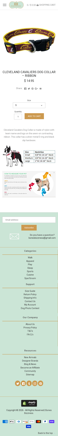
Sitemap (30, 374)
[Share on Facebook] (25, 88)
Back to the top (45, 433)
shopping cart (41, 5)
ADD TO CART (34, 116)
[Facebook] (23, 383)
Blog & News (30, 364)
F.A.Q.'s (30, 334)
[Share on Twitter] (29, 88)
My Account (30, 304)
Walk (30, 257)
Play (30, 264)
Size (29, 100)
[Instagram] (35, 383)
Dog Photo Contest (30, 308)
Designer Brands (30, 361)
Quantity (18, 111)
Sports (30, 271)
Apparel (30, 261)
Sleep (30, 268)
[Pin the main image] (32, 88)
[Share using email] (40, 88)
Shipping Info (30, 298)
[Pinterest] (40, 383)
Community (30, 371)
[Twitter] (17, 383)
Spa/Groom (30, 278)
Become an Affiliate (30, 367)
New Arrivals (30, 357)
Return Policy (30, 294)
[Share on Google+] (36, 88)
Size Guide (30, 291)
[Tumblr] (29, 383)
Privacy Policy (30, 327)
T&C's (30, 331)
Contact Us (30, 301)
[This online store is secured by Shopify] (29, 401)
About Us (30, 324)
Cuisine (30, 275)
